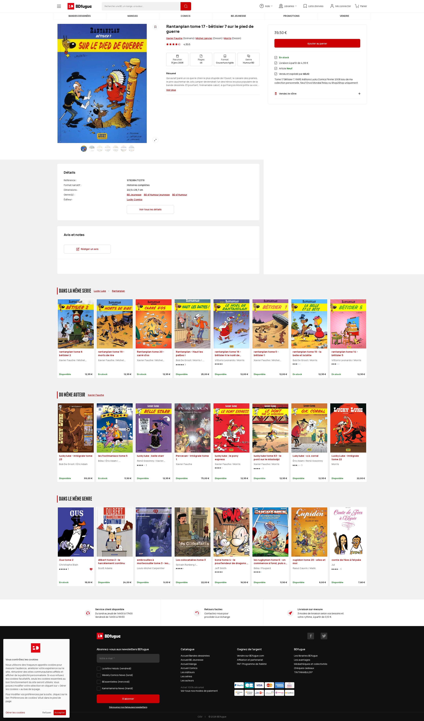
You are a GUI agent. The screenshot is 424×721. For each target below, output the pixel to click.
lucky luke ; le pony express (226, 457)
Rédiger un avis (89, 249)
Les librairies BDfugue (306, 655)
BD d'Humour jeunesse (157, 194)
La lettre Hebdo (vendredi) (116, 668)
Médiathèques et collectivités (310, 663)
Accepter (59, 712)
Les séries (186, 676)
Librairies (289, 6)
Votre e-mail (106, 658)
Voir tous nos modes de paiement (199, 690)
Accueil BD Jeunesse (192, 659)
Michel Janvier (204, 38)
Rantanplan (118, 290)
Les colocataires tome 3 (191, 560)
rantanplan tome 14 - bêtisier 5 (345, 353)
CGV (200, 716)
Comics (185, 15)
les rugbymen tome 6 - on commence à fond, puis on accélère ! (270, 563)
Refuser (46, 712)
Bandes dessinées (80, 15)
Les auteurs (187, 680)
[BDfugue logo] (80, 6)
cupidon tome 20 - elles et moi (309, 561)
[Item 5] (124, 149)
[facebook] (310, 636)
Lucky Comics (134, 199)
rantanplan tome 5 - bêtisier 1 (266, 353)
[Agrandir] (155, 140)
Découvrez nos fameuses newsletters (128, 707)
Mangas (133, 15)
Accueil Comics (189, 668)
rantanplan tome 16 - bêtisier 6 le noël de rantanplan (228, 355)
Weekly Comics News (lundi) (117, 675)
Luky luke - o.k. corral (305, 456)
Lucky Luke (100, 290)
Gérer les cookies (15, 712)
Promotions (291, 15)
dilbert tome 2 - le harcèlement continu (111, 561)
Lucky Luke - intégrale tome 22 (345, 457)
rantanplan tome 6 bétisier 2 (70, 353)
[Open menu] (59, 6)
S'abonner (128, 698)
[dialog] (36, 678)
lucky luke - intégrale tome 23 (75, 457)
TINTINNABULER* (303, 672)
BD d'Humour (179, 194)
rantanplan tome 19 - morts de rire (111, 353)
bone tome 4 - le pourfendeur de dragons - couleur (231, 563)
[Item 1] (92, 149)
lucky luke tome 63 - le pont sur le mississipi (267, 457)
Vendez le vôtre (287, 93)
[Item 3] (108, 149)
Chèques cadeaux (304, 668)
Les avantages (302, 659)
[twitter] (324, 636)
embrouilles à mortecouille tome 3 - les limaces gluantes (152, 563)
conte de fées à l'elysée (346, 560)
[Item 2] (100, 149)
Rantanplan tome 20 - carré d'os (150, 353)
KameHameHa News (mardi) (117, 688)
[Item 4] (116, 149)
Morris (227, 38)
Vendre (344, 15)
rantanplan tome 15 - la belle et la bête (307, 353)
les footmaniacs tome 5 (113, 456)
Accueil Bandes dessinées (195, 655)
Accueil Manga (189, 663)
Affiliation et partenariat (250, 659)
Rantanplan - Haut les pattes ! (189, 353)
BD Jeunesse (238, 15)
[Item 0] (84, 149)
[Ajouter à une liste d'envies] (155, 27)
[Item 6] (131, 149)
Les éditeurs (188, 672)
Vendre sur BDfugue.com (250, 655)
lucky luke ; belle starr (150, 456)
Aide (267, 6)
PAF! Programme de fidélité (252, 663)
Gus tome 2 (66, 560)
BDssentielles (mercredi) (116, 681)
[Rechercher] (186, 6)
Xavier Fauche (174, 38)
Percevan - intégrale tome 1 (192, 457)
